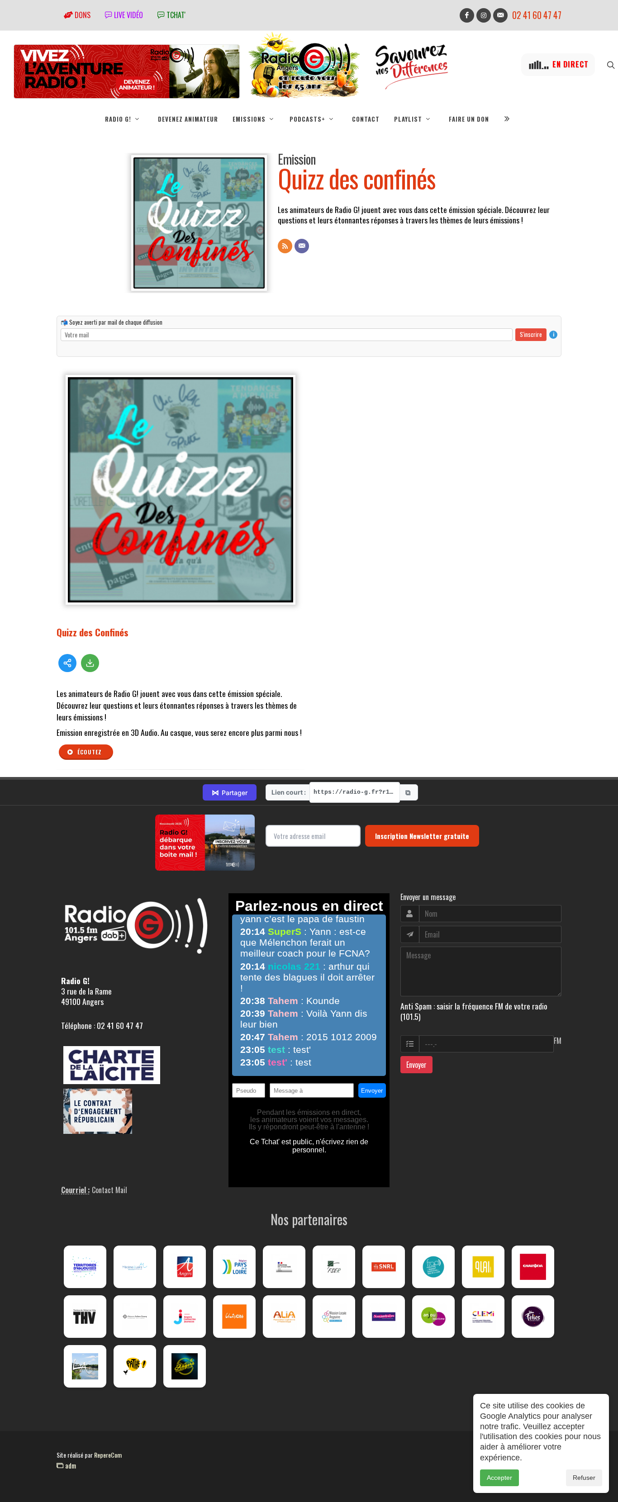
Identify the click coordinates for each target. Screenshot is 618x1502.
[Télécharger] (90, 663)
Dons (81, 14)
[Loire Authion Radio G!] (85, 1366)
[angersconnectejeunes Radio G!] (184, 1316)
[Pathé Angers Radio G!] (135, 1366)
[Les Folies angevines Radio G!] (533, 1316)
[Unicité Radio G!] (234, 1316)
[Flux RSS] (285, 246)
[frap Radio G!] (433, 1267)
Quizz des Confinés (92, 632)
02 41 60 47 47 (536, 15)
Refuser (584, 1477)
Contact (366, 118)
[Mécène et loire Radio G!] (135, 1267)
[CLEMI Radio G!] (483, 1316)
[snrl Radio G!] (383, 1267)
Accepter (499, 1477)
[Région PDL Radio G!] (234, 1267)
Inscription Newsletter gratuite (422, 836)
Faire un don (469, 118)
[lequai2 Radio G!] (483, 1267)
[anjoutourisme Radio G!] (433, 1316)
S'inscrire (531, 334)
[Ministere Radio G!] (284, 1267)
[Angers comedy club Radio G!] (184, 1366)
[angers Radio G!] (184, 1267)
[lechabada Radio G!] (533, 1267)
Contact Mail (109, 1190)
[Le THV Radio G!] (85, 1316)
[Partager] (67, 663)
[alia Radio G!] (284, 1316)
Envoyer (416, 1064)
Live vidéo (127, 14)
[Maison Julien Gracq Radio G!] (135, 1316)
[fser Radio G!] (334, 1267)
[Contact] (302, 246)
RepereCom (108, 1454)
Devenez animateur (188, 118)
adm (69, 1465)
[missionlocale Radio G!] (334, 1316)
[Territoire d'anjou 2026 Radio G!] (85, 1267)
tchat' (175, 14)
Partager (229, 792)
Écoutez (89, 752)
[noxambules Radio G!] (383, 1316)
